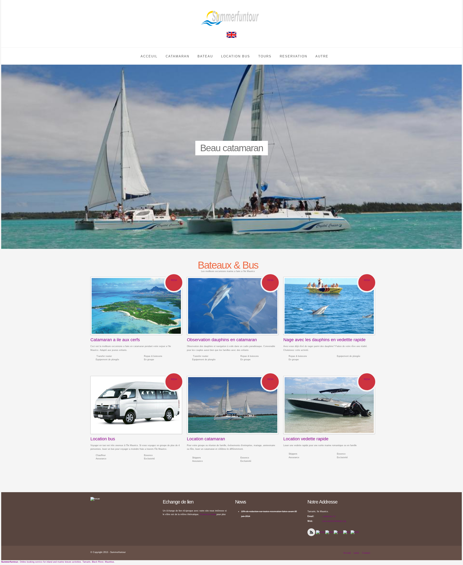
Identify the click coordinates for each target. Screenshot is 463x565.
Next (457, 145)
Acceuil (149, 56)
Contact (366, 553)
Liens (356, 553)
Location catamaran (206, 438)
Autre (321, 56)
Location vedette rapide (305, 438)
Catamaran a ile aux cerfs (115, 339)
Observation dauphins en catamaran (222, 339)
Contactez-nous (208, 514)
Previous (5, 145)
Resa (174, 280)
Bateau (205, 56)
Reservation (293, 56)
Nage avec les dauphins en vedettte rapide (324, 339)
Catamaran (177, 56)
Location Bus (235, 56)
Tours (265, 56)
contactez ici (328, 516)
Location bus (102, 438)
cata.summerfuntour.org (334, 521)
